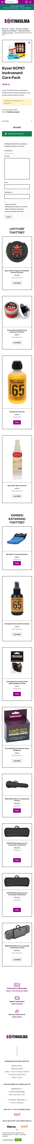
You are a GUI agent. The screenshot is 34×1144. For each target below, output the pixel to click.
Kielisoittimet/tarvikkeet (9, 31)
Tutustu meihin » (17, 1103)
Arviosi (7, 156)
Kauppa (12, 29)
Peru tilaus (17, 1077)
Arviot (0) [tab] (5, 121)
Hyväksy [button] (18, 1140)
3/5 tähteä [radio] (9, 153)
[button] (29, 42)
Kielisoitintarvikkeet (24, 31)
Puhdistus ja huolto (7, 33)
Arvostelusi (8, 151)
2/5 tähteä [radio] (7, 153)
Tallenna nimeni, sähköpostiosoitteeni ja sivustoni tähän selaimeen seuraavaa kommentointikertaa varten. (16, 208)
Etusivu (6, 29)
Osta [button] (17, 422)
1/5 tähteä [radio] (5, 153)
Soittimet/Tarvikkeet (22, 29)
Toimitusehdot (17, 1004)
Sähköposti (8, 192)
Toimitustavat (17, 1069)
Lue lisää (17, 283)
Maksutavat (17, 1017)
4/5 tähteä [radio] (10, 153)
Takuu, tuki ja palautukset (17, 991)
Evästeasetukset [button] (8, 1140)
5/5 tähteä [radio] (12, 153)
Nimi (6, 182)
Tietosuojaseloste (17, 1075)
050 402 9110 (19, 1095)
